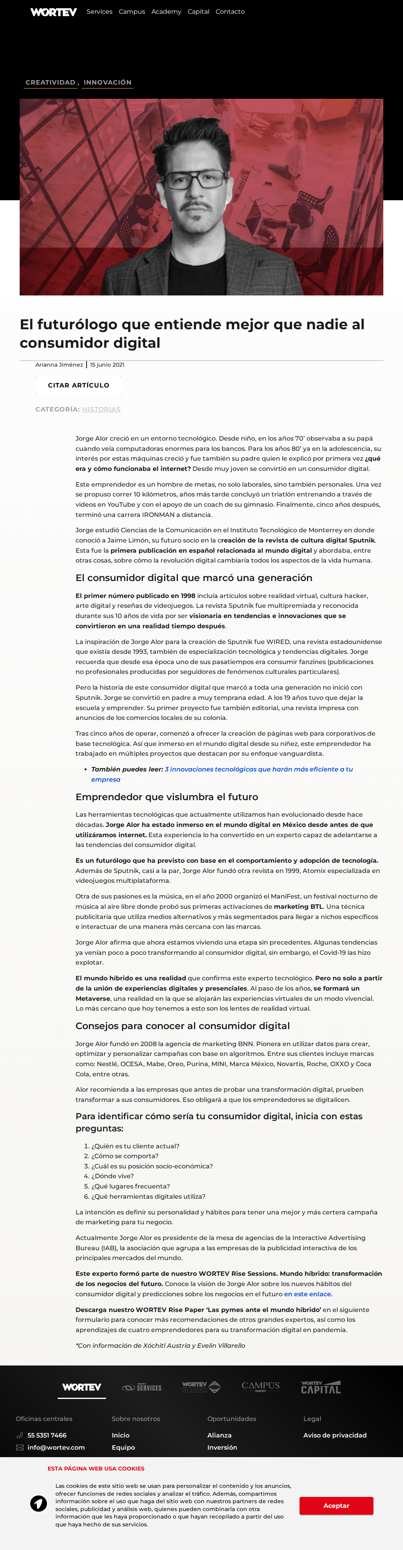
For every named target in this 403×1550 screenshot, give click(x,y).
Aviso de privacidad (335, 1435)
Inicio (120, 1435)
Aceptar (336, 1505)
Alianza (219, 1435)
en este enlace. (308, 1294)
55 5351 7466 (47, 1435)
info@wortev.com (56, 1447)
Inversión (222, 1447)
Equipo (123, 1447)
